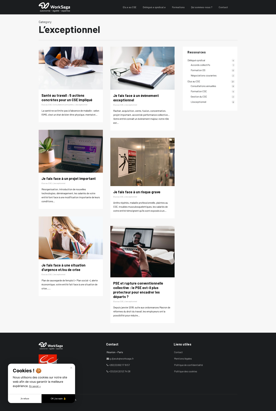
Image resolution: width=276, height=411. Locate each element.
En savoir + (35, 386)
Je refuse (24, 398)
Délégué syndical (196, 60)
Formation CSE (199, 91)
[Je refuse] (71, 367)
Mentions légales (183, 358)
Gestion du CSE (199, 96)
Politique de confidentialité (188, 364)
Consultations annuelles (63, 104)
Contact (178, 352)
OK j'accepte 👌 (58, 398)
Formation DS (198, 70)
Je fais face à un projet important (69, 178)
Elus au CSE (47, 104)
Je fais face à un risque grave (137, 192)
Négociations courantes (204, 75)
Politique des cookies (185, 371)
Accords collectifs (200, 64)
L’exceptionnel (81, 104)
